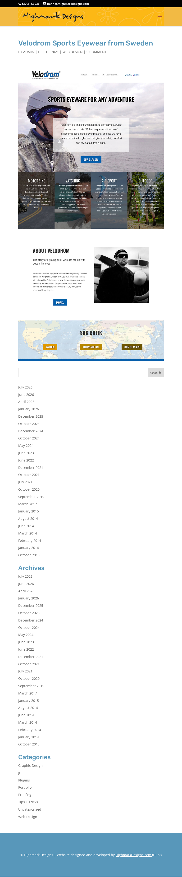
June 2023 (26, 453)
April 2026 (26, 401)
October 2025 (29, 423)
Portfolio (25, 787)
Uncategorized (29, 809)
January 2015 (28, 511)
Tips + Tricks (28, 802)
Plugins (24, 780)
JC (19, 773)
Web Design (73, 52)
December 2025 (30, 416)
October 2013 (29, 555)
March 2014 (27, 533)
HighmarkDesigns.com (133, 855)
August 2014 (28, 518)
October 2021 (29, 474)
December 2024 (30, 431)
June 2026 (26, 394)
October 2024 (29, 438)
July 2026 (25, 387)
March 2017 (27, 504)
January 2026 (28, 409)
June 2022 (26, 460)
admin (28, 52)
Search (155, 372)
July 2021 (25, 482)
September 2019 (31, 496)
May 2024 (25, 445)
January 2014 (28, 547)
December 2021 (30, 467)
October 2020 (29, 489)
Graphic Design (30, 765)
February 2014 (29, 540)
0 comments (97, 52)
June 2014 (26, 526)
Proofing (24, 794)
